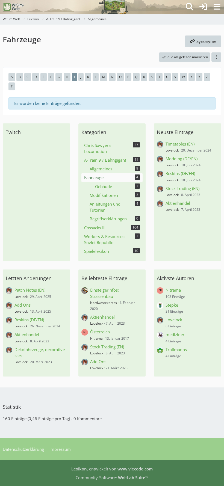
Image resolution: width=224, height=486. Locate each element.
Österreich (100, 331)
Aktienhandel (178, 203)
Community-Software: (112, 477)
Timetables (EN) (180, 144)
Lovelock (172, 150)
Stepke (172, 305)
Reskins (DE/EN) (180, 173)
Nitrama (96, 338)
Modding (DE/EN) (182, 158)
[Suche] (189, 6)
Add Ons (22, 305)
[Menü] (216, 6)
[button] (216, 57)
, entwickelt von (112, 469)
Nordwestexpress (103, 302)
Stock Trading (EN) (182, 188)
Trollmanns (176, 349)
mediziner (175, 334)
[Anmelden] (203, 7)
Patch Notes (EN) (29, 290)
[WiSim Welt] (13, 6)
